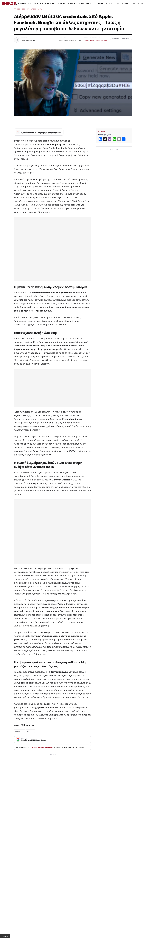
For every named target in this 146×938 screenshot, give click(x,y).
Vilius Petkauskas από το (52, 292)
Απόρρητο (5, 936)
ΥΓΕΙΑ (117, 3)
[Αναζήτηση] (138, 3)
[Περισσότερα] (134, 3)
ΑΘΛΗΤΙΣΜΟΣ (85, 3)
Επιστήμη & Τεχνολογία (32, 9)
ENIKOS (9, 3)
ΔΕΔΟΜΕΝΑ (19, 731)
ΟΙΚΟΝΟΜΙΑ (50, 3)
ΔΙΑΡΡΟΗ (30, 731)
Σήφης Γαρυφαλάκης (28, 40)
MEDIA (109, 3)
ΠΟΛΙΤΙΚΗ (38, 3)
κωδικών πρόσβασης (50, 144)
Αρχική (17, 9)
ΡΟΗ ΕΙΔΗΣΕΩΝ (25, 3)
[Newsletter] (142, 3)
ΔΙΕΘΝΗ (61, 3)
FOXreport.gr (28, 725)
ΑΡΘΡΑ (125, 3)
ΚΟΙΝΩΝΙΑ (72, 3)
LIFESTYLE (98, 3)
